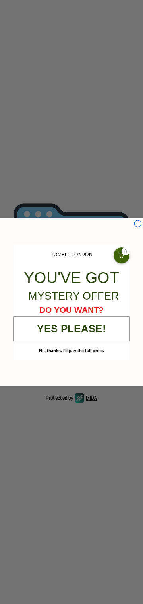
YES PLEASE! (71, 328)
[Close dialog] (137, 223)
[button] (121, 255)
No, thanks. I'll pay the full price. (71, 351)
